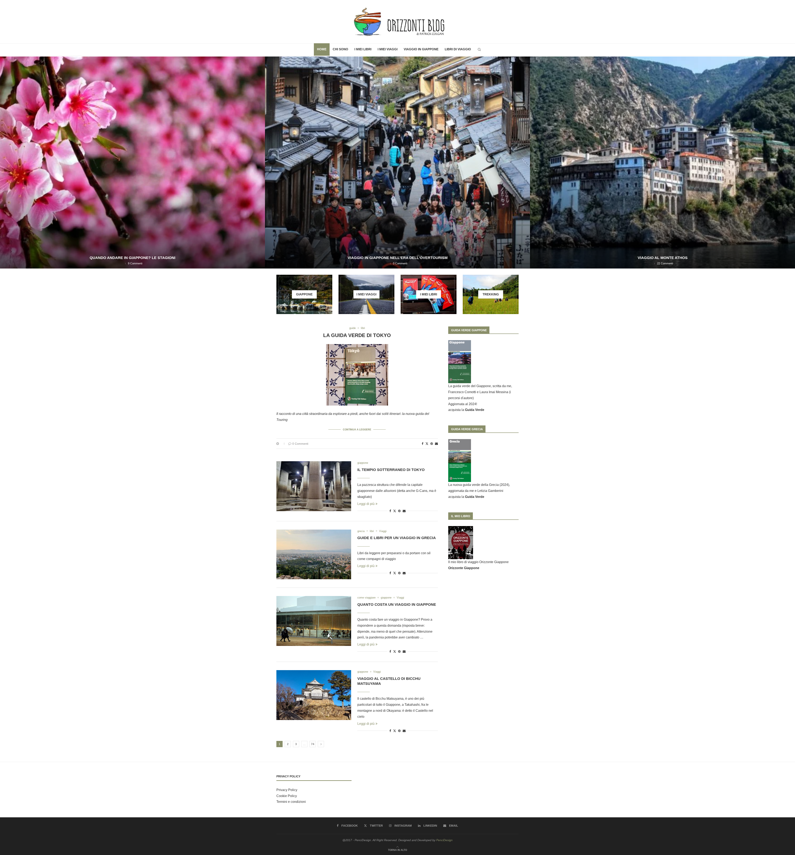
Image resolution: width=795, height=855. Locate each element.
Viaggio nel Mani (662, 258)
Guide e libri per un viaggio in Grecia (396, 538)
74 (312, 744)
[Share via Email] (436, 443)
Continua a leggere (357, 429)
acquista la (466, 410)
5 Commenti (665, 263)
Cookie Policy (286, 796)
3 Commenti (400, 263)
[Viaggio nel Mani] (662, 163)
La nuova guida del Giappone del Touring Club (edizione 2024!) (397, 258)
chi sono (340, 49)
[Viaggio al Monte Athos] (132, 163)
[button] (7, 162)
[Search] (479, 49)
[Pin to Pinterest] (431, 443)
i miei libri (362, 49)
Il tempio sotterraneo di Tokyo (391, 470)
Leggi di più (366, 504)
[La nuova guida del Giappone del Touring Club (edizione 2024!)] (397, 163)
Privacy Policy (286, 790)
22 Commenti (135, 263)
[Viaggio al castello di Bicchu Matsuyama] (313, 695)
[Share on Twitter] (426, 443)
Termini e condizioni (291, 801)
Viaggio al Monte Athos (133, 258)
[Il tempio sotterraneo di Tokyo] (313, 486)
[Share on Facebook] (422, 443)
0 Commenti (300, 443)
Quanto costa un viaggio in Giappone (396, 604)
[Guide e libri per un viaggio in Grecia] (313, 554)
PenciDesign (444, 840)
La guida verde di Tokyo (357, 335)
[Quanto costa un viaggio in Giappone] (313, 621)
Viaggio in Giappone (421, 49)
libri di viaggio (458, 49)
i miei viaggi (388, 49)
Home (321, 49)
